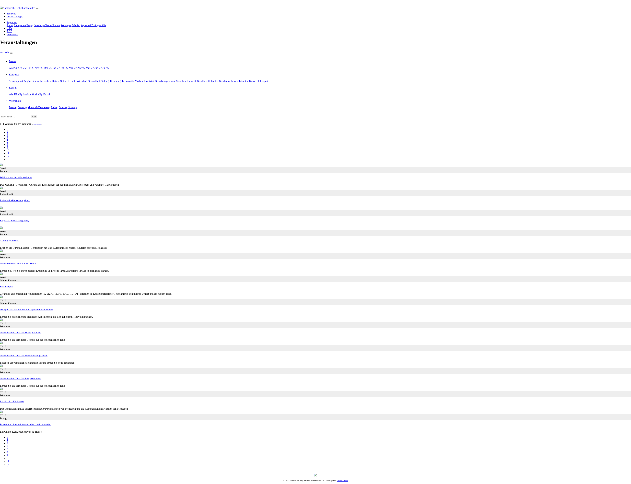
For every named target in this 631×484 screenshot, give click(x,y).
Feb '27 (64, 68)
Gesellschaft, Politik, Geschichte (214, 81)
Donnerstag (44, 107)
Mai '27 (90, 68)
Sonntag (72, 107)
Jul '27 (106, 68)
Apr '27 (81, 68)
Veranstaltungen (15, 16)
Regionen (12, 22)
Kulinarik (191, 81)
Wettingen (66, 25)
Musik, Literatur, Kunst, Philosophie (250, 81)
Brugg (29, 25)
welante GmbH (342, 481)
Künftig (13, 87)
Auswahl (4, 52)
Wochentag (15, 100)
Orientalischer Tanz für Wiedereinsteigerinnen (23, 355)
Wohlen (76, 25)
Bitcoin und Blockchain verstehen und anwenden (25, 424)
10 (8, 150)
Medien (139, 81)
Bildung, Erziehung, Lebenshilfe (117, 81)
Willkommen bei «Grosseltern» (16, 177)
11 (8, 153)
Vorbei (46, 94)
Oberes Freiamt (52, 25)
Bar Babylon (6, 286)
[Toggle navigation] (37, 8)
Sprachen (181, 81)
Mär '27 (73, 68)
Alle (103, 25)
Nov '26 (39, 68)
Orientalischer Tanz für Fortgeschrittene (20, 378)
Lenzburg (39, 25)
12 (8, 156)
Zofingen (96, 25)
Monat (12, 61)
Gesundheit (94, 81)
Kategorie (14, 74)
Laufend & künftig (32, 94)
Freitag (54, 107)
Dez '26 (48, 68)
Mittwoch (33, 107)
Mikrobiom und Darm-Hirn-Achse (18, 263)
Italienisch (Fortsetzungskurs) (15, 200)
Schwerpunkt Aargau (20, 81)
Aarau (10, 25)
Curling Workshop (9, 240)
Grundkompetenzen (165, 81)
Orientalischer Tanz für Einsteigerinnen (20, 332)
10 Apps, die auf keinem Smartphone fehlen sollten (26, 309)
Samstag (63, 107)
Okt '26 (30, 68)
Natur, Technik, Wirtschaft (73, 81)
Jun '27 (98, 68)
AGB (9, 31)
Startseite (11, 13)
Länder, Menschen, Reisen (45, 81)
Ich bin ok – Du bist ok (12, 401)
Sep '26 (22, 68)
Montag (13, 107)
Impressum (12, 34)
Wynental (86, 25)
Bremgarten (20, 25)
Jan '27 (56, 68)
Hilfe (9, 28)
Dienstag (22, 107)
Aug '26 (13, 68)
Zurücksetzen (37, 124)
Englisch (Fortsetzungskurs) (14, 220)
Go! (34, 116)
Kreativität (148, 81)
